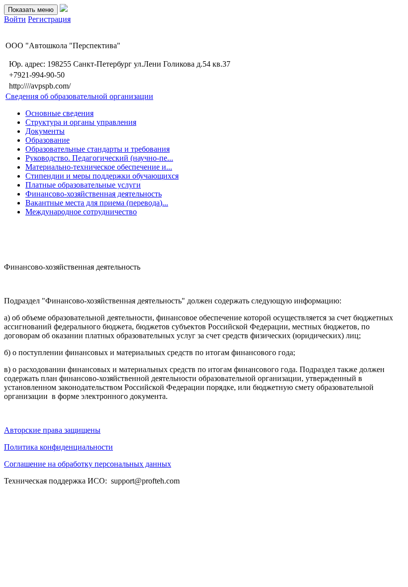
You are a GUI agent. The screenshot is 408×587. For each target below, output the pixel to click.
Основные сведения (59, 113)
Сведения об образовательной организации (79, 96)
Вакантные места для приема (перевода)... (96, 202)
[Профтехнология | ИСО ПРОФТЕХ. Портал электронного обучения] (64, 9)
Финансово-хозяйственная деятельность (93, 194)
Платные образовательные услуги (83, 185)
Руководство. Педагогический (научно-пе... (99, 158)
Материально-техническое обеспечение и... (98, 167)
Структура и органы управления (80, 122)
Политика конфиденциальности (58, 447)
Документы (45, 131)
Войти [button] (15, 19)
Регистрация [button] (49, 19)
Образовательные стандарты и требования (97, 149)
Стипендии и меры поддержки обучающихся (102, 176)
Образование (47, 140)
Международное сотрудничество (81, 211)
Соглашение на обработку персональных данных (87, 464)
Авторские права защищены (52, 430)
